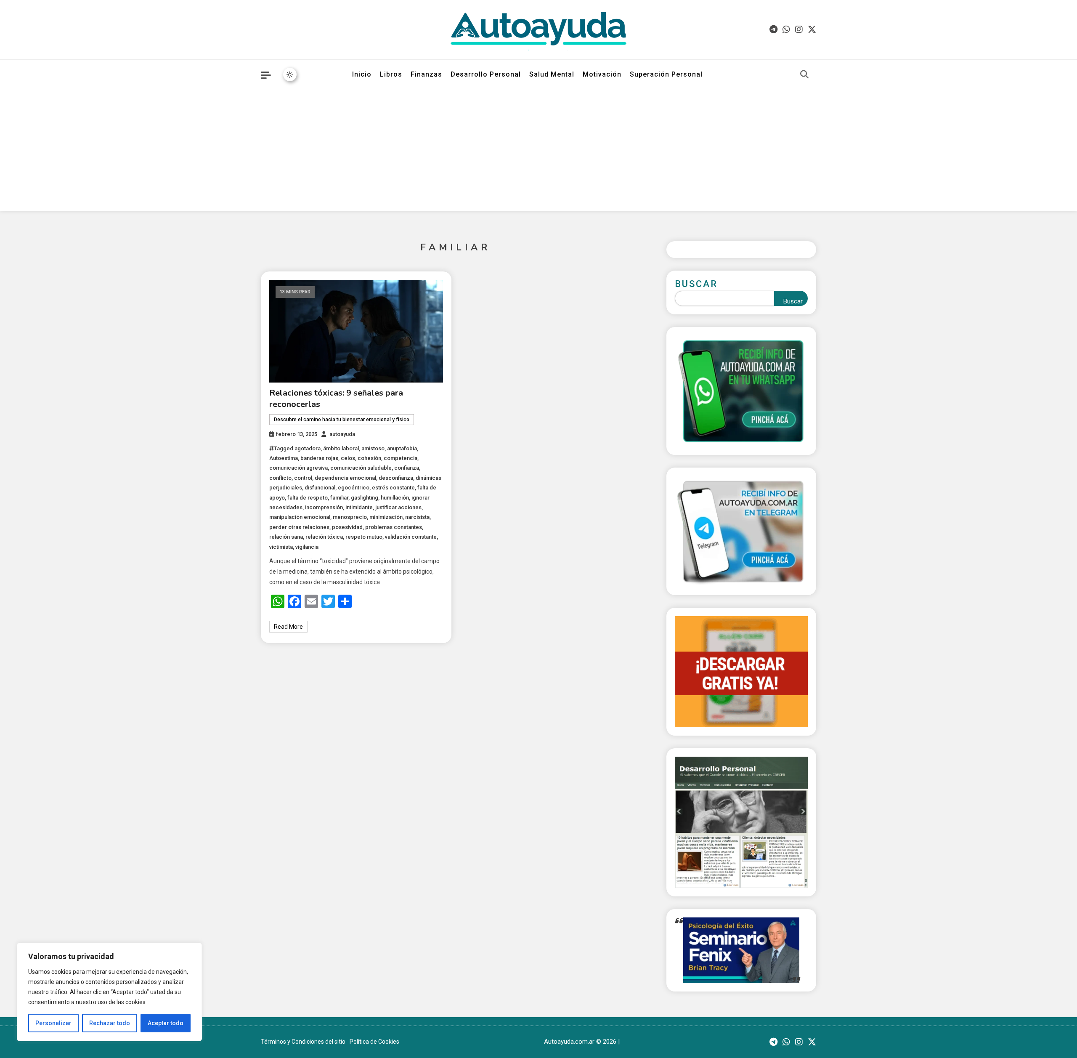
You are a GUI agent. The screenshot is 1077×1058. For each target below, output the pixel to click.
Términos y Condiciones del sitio (303, 1041)
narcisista (417, 517)
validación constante (411, 537)
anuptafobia (402, 448)
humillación (395, 497)
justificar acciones (398, 507)
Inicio (361, 74)
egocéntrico (353, 487)
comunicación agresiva (298, 468)
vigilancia (306, 547)
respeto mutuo (363, 537)
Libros (391, 74)
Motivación (602, 74)
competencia (400, 458)
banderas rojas (319, 458)
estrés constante (393, 487)
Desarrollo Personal (486, 74)
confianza (406, 468)
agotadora (307, 448)
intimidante (359, 507)
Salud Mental (551, 74)
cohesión (369, 458)
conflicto (280, 478)
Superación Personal (666, 74)
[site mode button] (290, 74)
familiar (339, 497)
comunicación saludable (361, 468)
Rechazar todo (109, 1023)
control (303, 478)
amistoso (373, 448)
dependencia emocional (345, 478)
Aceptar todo (165, 1023)
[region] (109, 992)
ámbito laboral (341, 448)
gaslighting (364, 497)
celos (348, 458)
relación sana (286, 537)
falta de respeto (307, 497)
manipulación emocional (299, 517)
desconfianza (396, 478)
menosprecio (350, 517)
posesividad (347, 527)
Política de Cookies (374, 1041)
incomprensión (324, 507)
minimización (386, 517)
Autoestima (283, 458)
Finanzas (426, 74)
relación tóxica (324, 537)
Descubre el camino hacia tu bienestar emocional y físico (341, 420)
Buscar (696, 284)
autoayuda (342, 434)
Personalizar (53, 1023)
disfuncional (320, 487)
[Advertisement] (538, 152)
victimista (281, 547)
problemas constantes (393, 527)
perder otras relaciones (299, 527)
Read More (288, 626)
